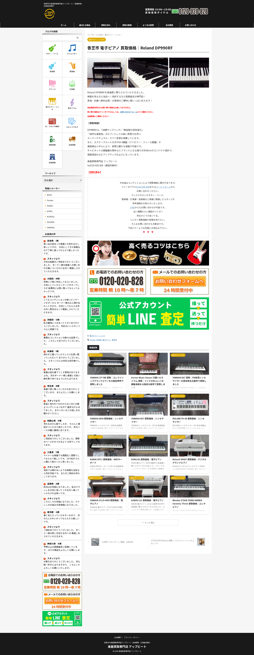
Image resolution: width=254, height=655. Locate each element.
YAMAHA (50, 227)
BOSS (49, 194)
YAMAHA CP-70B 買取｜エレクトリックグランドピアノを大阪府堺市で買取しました (107, 381)
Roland (92, 340)
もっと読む (150, 522)
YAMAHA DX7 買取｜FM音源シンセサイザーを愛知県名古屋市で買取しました (189, 381)
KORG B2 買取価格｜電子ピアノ (146, 459)
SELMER (50, 222)
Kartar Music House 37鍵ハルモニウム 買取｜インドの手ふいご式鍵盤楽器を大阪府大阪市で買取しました (148, 382)
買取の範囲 (127, 25)
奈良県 (98, 340)
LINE (132, 207)
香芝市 (114, 340)
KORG (49, 211)
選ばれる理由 (84, 25)
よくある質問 (148, 25)
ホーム (63, 25)
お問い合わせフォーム (128, 112)
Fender (50, 200)
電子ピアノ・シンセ (97, 335)
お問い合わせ (190, 25)
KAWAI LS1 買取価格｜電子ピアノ (147, 500)
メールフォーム (163, 186)
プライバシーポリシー (132, 637)
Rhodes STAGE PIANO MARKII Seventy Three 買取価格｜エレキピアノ (189, 503)
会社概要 (169, 25)
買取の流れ (105, 25)
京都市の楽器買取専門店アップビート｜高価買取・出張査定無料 (127, 642)
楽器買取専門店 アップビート (127, 646)
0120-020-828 (143, 186)
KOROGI (51, 216)
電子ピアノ (106, 340)
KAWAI (50, 205)
